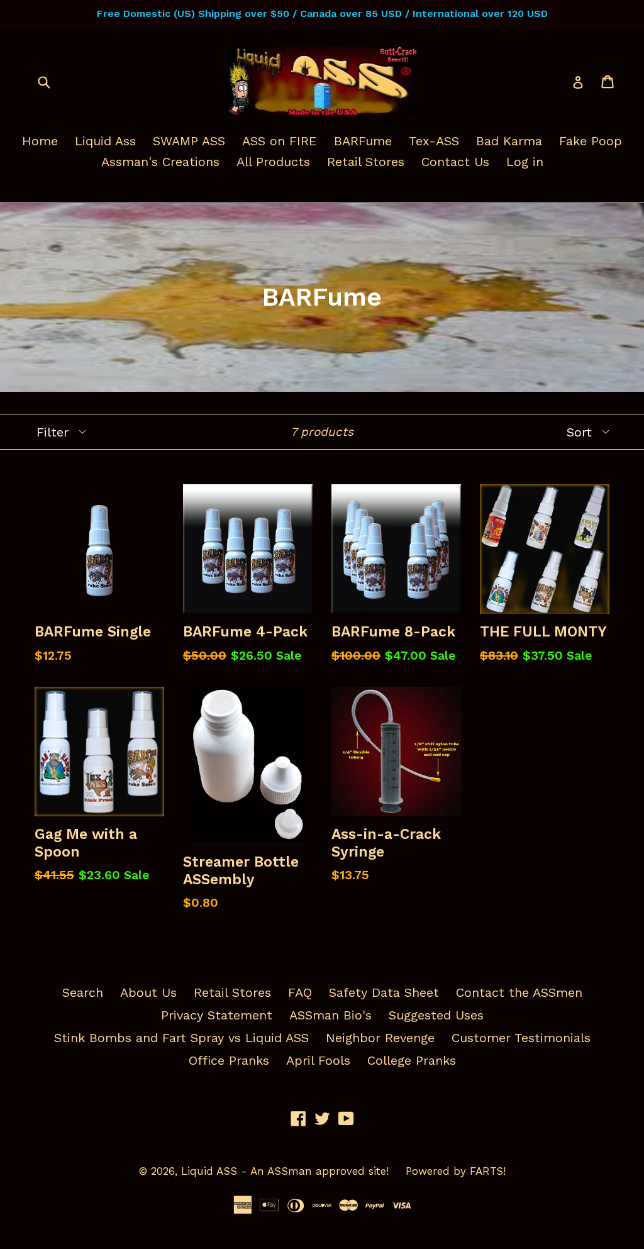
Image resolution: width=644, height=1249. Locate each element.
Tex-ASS (434, 140)
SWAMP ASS (189, 140)
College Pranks (411, 1060)
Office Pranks (229, 1060)
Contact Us (455, 161)
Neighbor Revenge (380, 1037)
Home (40, 140)
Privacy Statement (216, 1015)
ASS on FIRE (279, 140)
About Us (148, 992)
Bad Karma (509, 140)
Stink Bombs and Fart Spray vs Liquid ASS (181, 1037)
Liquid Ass (105, 140)
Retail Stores (365, 161)
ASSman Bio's (330, 1015)
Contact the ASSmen (519, 992)
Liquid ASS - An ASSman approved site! (285, 1171)
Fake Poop (590, 140)
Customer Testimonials (521, 1037)
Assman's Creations (160, 161)
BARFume (363, 140)
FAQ (300, 992)
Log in (524, 161)
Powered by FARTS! (456, 1171)
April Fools (318, 1060)
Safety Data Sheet (384, 992)
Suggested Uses (436, 1015)
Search (82, 992)
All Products (273, 161)
